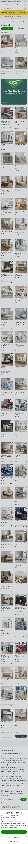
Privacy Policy (14, 827)
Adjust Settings (14, 841)
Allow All (14, 832)
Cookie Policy (4, 827)
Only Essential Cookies (14, 837)
